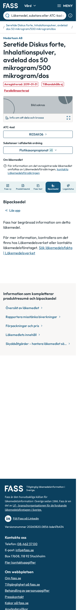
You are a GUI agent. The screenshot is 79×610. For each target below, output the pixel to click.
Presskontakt (14, 597)
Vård (27, 6)
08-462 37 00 (27, 544)
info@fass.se (25, 550)
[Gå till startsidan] (10, 5)
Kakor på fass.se (17, 603)
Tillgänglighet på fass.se (22, 584)
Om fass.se (13, 578)
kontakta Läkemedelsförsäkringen (38, 171)
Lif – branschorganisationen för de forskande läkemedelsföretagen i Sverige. (36, 508)
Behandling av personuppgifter (27, 590)
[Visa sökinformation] (70, 15)
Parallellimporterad (16, 90)
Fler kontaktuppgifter (20, 562)
